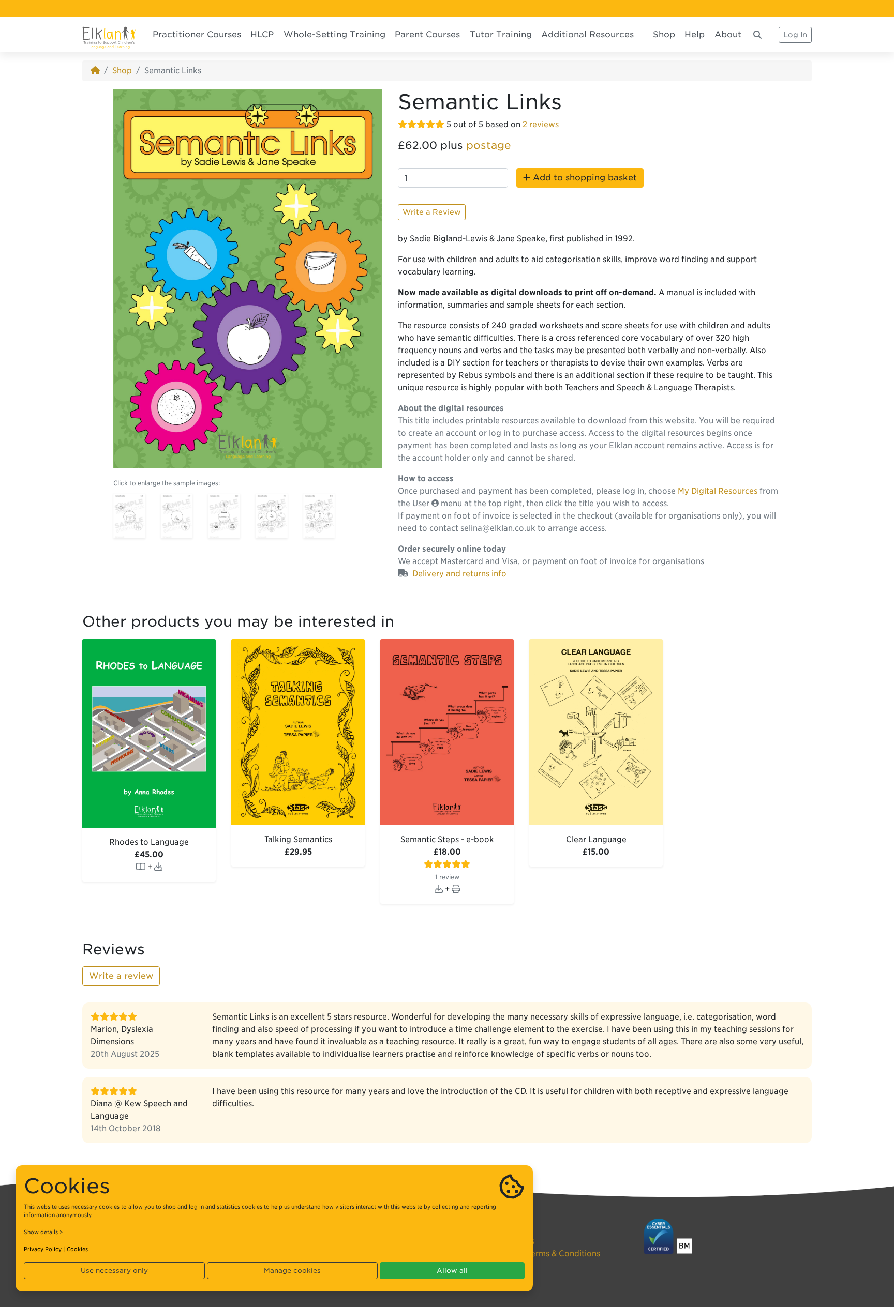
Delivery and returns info (459, 574)
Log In (795, 35)
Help (694, 34)
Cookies (77, 1249)
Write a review (121, 976)
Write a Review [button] (432, 212)
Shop (664, 34)
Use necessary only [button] (114, 1270)
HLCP (262, 34)
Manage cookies (292, 1270)
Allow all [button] (452, 1270)
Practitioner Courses (197, 34)
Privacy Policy (43, 1249)
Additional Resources (587, 34)
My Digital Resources (717, 491)
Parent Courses (427, 34)
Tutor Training (501, 34)
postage (488, 145)
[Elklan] (109, 34)
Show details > (43, 1232)
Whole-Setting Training (334, 34)
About (727, 34)
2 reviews (541, 124)
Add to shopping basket (583, 178)
